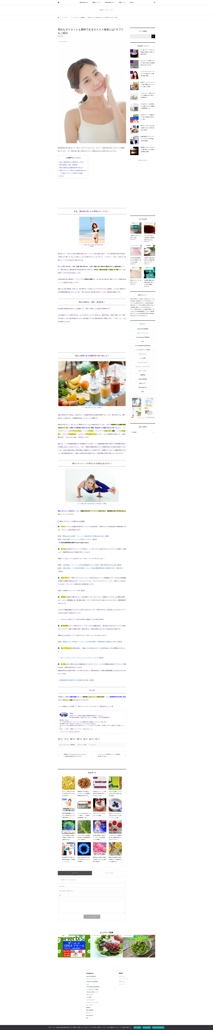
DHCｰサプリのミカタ (142, 333)
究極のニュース (96, 2)
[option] (74, 946)
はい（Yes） (137, 1027)
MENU (132, 2)
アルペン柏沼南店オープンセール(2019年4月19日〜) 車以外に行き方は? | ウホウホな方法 (142, 313)
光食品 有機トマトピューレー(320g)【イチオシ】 (77, 539)
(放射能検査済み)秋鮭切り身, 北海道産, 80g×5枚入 (74, 680)
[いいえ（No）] (211, 1027)
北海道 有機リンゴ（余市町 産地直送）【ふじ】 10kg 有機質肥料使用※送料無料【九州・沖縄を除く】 (93, 568)
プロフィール (72, 731)
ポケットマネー (143, 370)
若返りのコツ (142, 383)
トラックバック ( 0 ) (109, 873)
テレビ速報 (143, 358)
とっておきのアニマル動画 (143, 349)
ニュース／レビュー (65, 744)
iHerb (142, 341)
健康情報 (73, 744)
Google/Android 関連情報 (142, 337)
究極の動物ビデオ (109, 2)
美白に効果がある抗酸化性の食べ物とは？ (71, 167)
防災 (143, 391)
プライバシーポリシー (158, 1027)
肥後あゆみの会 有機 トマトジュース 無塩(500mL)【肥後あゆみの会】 (83, 536)
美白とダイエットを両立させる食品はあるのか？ (73, 170)
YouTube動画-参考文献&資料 (142, 345)
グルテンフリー (143, 354)
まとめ (61, 176)
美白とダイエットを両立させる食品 (72, 173)
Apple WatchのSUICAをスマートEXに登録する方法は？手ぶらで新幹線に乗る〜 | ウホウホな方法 (142, 305)
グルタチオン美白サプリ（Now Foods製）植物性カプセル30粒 (79, 619)
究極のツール (122, 2)
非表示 (78, 157)
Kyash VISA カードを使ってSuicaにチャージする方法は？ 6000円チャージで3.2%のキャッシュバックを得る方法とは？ (142, 301)
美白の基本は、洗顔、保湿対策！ (68, 165)
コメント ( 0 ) (75, 872)
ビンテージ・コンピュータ (143, 366)
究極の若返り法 (84, 2)
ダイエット (81, 744)
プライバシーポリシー (124, 979)
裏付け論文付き (143, 387)
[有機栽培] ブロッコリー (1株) (71, 590)
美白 (85, 744)
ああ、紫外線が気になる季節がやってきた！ (72, 162)
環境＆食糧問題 (143, 379)
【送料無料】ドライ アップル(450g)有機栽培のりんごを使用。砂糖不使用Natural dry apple (89, 565)
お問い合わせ (122, 981)
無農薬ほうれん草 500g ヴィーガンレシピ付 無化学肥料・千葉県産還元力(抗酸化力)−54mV (89, 641)
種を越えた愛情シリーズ (92, 992)
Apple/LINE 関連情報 (142, 329)
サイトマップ (122, 984)
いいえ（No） (146, 1027)
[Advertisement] (92, 191)
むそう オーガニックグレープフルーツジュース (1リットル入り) (79, 657)
